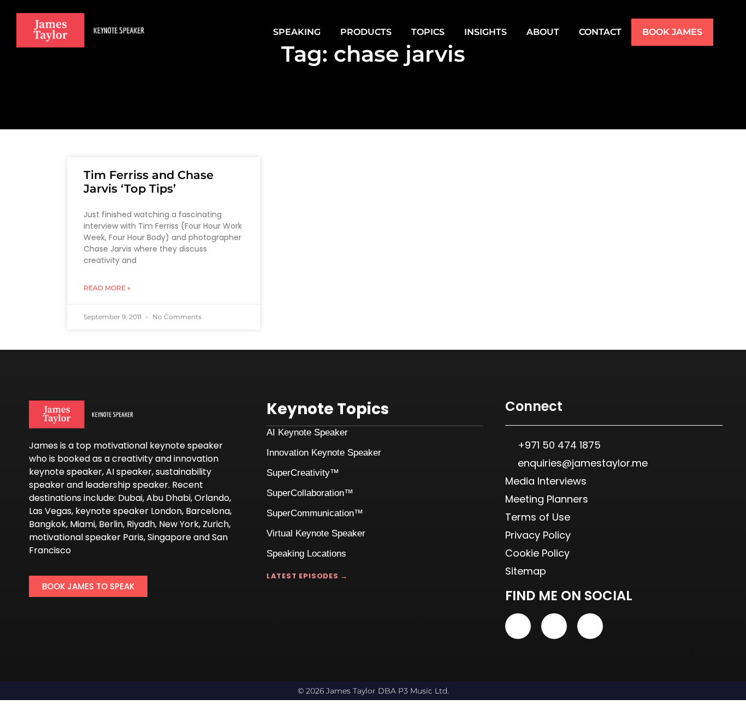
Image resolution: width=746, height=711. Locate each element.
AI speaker (129, 471)
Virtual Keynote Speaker (316, 533)
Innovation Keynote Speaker (324, 452)
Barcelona (208, 511)
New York (179, 524)
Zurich (216, 524)
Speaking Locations (306, 553)
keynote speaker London (128, 511)
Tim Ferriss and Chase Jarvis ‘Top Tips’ (149, 181)
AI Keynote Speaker (307, 432)
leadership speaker (126, 485)
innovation (196, 458)
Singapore (169, 537)
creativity (132, 458)
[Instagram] (590, 626)
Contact (600, 32)
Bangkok (47, 524)
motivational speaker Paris (86, 537)
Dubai (130, 498)
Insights (485, 32)
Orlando (211, 498)
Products (366, 32)
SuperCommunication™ (315, 513)
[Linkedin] (554, 626)
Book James (672, 32)
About (542, 32)
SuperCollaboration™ (310, 493)
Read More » (107, 288)
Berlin (111, 524)
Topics (428, 32)
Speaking (297, 32)
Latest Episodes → (307, 576)
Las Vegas (50, 511)
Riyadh (141, 524)
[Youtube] (518, 626)
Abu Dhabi (168, 498)
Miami (82, 524)
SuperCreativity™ (303, 473)
